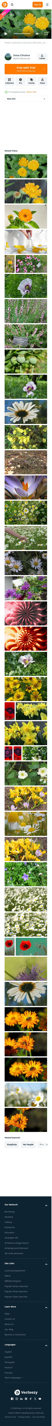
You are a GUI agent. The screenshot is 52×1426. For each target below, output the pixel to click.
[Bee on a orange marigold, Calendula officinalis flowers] (25, 1090)
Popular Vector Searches (16, 1356)
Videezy (8, 1292)
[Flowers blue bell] (25, 926)
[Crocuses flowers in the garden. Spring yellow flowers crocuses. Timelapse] (25, 850)
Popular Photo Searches (16, 1362)
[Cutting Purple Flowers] (25, 606)
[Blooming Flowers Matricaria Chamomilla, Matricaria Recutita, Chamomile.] (25, 876)
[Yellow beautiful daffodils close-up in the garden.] (25, 770)
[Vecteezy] (5, 5)
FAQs (7, 1384)
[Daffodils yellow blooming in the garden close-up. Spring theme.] (20, 748)
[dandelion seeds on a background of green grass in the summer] (17, 805)
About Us (9, 1395)
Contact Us (10, 1389)
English (8, 1422)
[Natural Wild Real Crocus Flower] (25, 480)
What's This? (32, 92)
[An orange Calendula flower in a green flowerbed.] (10, 262)
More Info (11, 97)
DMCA (8, 1346)
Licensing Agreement (15, 1341)
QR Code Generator (14, 1324)
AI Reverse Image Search (17, 1313)
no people (28, 1215)
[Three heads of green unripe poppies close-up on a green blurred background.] (25, 379)
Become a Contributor (15, 1405)
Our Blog (9, 1400)
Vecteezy (9, 1287)
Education (9, 1303)
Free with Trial (26, 69)
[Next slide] (40, 1215)
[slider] (21, 33)
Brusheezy (10, 1282)
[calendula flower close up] (25, 215)
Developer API (11, 1308)
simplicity (12, 1215)
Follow (42, 58)
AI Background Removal (16, 1319)
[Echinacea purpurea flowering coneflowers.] (20, 281)
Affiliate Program (13, 1351)
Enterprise (10, 1298)
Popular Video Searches (16, 1367)
